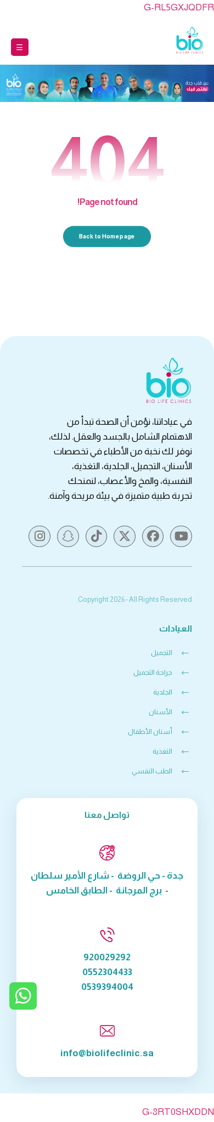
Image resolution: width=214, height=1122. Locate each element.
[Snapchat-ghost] (68, 537)
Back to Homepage (107, 236)
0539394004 (107, 987)
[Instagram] (39, 537)
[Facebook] (153, 537)
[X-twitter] (125, 537)
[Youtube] (181, 537)
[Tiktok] (97, 537)
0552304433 (107, 972)
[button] (20, 47)
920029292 (107, 957)
